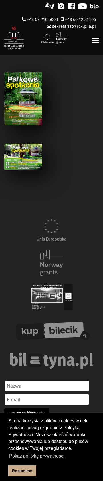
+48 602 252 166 (80, 19)
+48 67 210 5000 (42, 19)
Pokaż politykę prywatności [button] (36, 456)
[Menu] (95, 40)
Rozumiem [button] (22, 470)
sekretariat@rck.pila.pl (74, 26)
